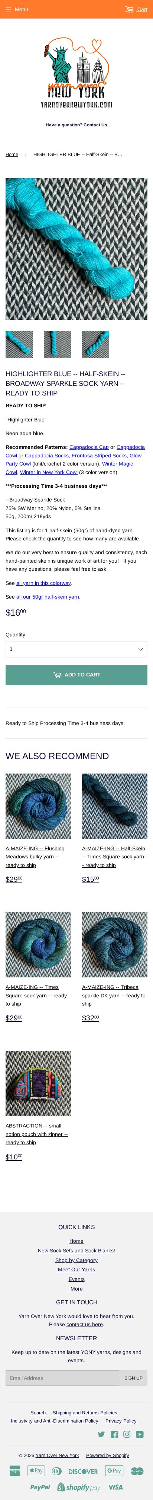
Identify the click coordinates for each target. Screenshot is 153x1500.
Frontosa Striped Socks (99, 455)
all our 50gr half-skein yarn (47, 597)
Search (38, 1412)
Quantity (15, 635)
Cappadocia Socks (47, 455)
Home (12, 154)
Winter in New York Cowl (49, 472)
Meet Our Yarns (76, 1269)
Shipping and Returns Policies (85, 1412)
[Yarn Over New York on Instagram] (127, 1435)
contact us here (84, 1324)
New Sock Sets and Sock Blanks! (76, 1251)
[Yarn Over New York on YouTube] (140, 1435)
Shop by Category (76, 1260)
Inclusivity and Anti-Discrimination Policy (54, 1421)
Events (77, 1279)
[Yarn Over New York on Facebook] (114, 1435)
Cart (141, 9)
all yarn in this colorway (43, 583)
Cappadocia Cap (89, 447)
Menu (21, 9)
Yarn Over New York (57, 1455)
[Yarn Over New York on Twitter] (101, 1435)
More (77, 1289)
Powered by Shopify (107, 1455)
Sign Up (133, 1378)
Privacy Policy (121, 1421)
